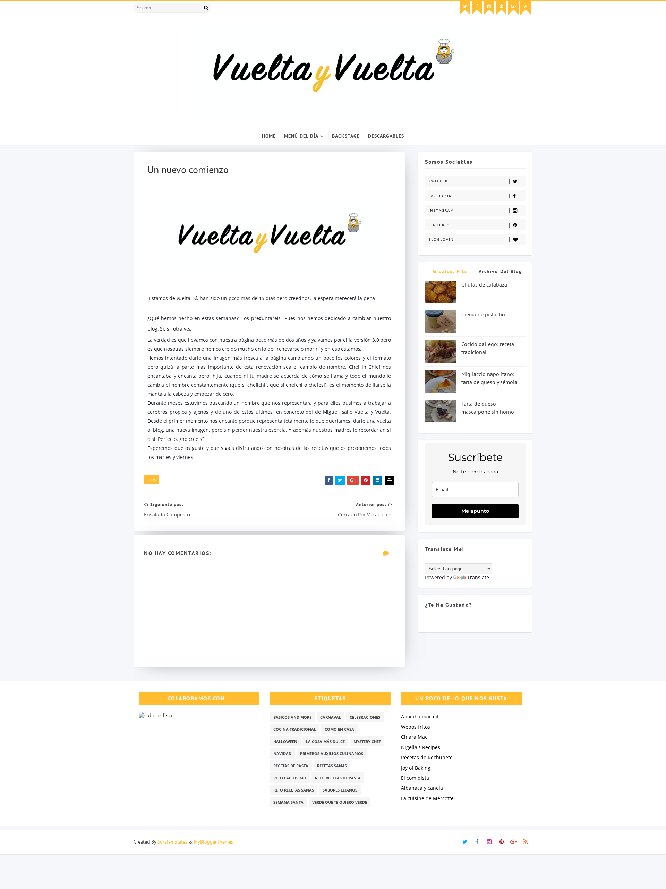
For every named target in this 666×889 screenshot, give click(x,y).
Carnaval (330, 717)
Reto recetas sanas (293, 790)
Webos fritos (415, 727)
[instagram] (489, 8)
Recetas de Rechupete (427, 757)
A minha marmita (421, 716)
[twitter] (465, 8)
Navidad (282, 753)
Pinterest (440, 224)
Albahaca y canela (422, 788)
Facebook (440, 195)
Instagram (441, 210)
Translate (478, 577)
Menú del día (301, 136)
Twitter (438, 181)
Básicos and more (292, 717)
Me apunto (475, 511)
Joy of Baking (415, 767)
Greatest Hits (450, 271)
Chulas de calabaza (484, 284)
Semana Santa (288, 802)
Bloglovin (441, 239)
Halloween (285, 741)
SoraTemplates (172, 842)
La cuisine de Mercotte (427, 798)
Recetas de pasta (290, 765)
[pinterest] (501, 8)
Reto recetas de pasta (338, 777)
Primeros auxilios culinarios (331, 753)
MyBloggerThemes (213, 842)
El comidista (415, 778)
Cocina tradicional (294, 729)
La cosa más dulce (325, 741)
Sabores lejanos (340, 790)
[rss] (525, 8)
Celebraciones (365, 717)
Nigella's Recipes (420, 747)
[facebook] (477, 8)
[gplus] (513, 8)
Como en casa (339, 729)
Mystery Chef (367, 741)
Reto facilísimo (289, 777)
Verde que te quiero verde (339, 802)
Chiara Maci (415, 737)
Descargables (386, 136)
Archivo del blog (500, 271)
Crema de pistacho (483, 314)
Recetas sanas (332, 765)
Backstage (346, 136)
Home (269, 136)
